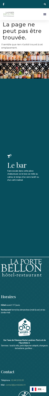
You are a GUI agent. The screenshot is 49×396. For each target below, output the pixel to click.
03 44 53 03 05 (17, 380)
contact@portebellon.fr (16, 385)
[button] (45, 4)
